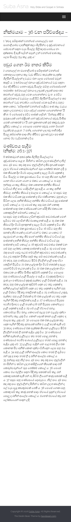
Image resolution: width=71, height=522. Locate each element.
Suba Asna (16, 6)
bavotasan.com (48, 516)
